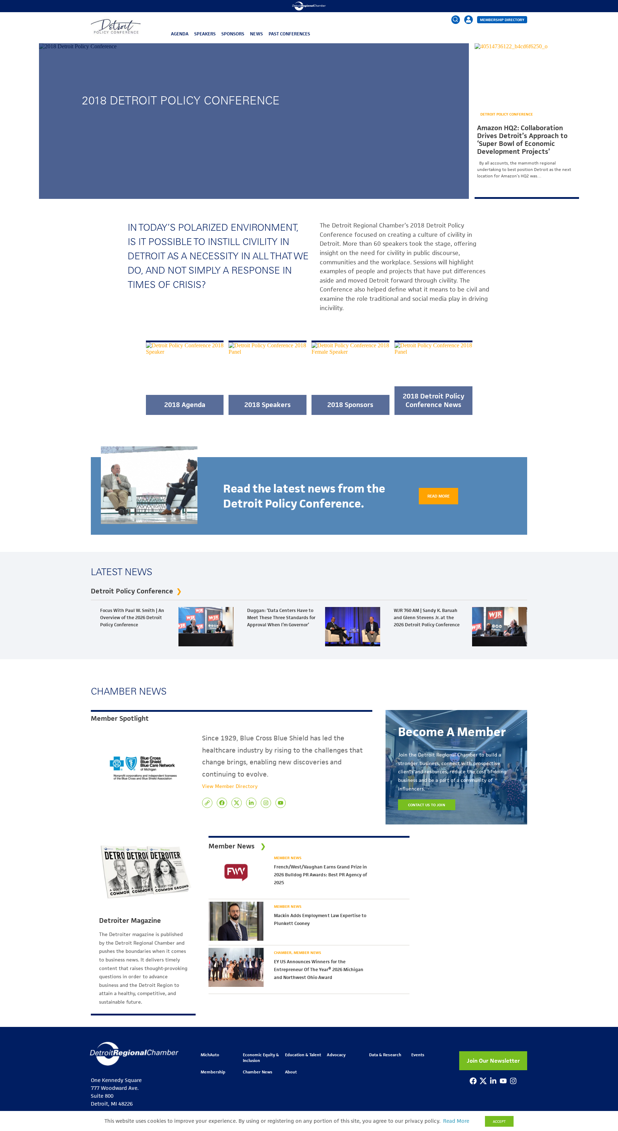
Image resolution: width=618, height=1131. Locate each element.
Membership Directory (502, 19)
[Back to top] (600, 1060)
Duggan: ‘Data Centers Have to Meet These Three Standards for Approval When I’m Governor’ (281, 617)
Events (417, 1054)
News (256, 34)
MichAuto (210, 1054)
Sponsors (232, 34)
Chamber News (257, 1071)
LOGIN (468, 41)
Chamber (283, 952)
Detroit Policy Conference (506, 114)
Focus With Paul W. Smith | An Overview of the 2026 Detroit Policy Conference (132, 617)
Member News (287, 857)
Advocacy (336, 1054)
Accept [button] (499, 1121)
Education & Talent (303, 1054)
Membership (213, 1071)
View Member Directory (230, 786)
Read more (438, 496)
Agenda (179, 34)
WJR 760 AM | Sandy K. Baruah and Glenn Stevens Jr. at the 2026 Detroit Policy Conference (427, 617)
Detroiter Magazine (130, 921)
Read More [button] (456, 1121)
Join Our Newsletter (493, 1060)
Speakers (205, 34)
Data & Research (385, 1054)
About (291, 1071)
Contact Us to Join (426, 804)
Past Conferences (289, 34)
